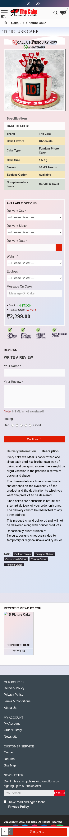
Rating (8, 418)
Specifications (17, 118)
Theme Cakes (39, 559)
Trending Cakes (14, 564)
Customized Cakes (15, 559)
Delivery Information (21, 451)
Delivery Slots (16, 225)
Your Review (12, 381)
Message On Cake (19, 286)
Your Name (11, 366)
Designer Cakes (44, 554)
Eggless (12, 271)
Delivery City (15, 210)
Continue (32, 439)
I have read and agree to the (27, 804)
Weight (11, 256)
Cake (15, 23)
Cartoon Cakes (22, 554)
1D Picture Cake (18, 645)
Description (50, 451)
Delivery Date (16, 240)
